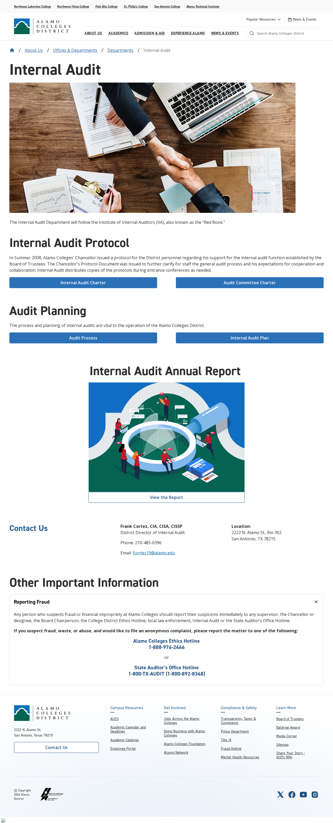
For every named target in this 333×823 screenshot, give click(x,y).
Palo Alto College (106, 6)
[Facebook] (292, 794)
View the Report (166, 497)
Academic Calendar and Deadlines (128, 729)
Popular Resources (261, 19)
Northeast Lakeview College (32, 6)
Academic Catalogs (124, 740)
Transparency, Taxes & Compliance (238, 720)
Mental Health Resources (240, 757)
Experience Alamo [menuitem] (188, 33)
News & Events (304, 19)
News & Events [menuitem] (225, 33)
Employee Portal (123, 748)
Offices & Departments (75, 50)
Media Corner (286, 736)
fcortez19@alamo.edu (154, 553)
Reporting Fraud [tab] (31, 601)
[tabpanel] (166, 647)
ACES (114, 718)
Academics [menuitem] (118, 33)
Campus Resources (126, 707)
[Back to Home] (12, 50)
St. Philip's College (136, 6)
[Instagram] (315, 794)
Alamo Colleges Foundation (184, 743)
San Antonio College (167, 6)
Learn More (286, 707)
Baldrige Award (288, 727)
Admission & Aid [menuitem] (150, 33)
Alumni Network (176, 752)
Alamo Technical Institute (203, 6)
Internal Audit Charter (83, 283)
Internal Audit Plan (250, 338)
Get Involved (174, 707)
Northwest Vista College (73, 6)
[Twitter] (280, 794)
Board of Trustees (290, 718)
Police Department (235, 731)
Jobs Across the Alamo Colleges (181, 720)
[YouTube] (303, 794)
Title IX (226, 740)
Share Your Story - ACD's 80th (290, 755)
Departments (120, 50)
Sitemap (282, 744)
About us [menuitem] (93, 33)
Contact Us (56, 747)
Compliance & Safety (239, 707)
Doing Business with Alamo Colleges (184, 733)
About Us (34, 50)
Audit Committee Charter (250, 283)
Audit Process (83, 338)
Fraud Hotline (231, 748)
